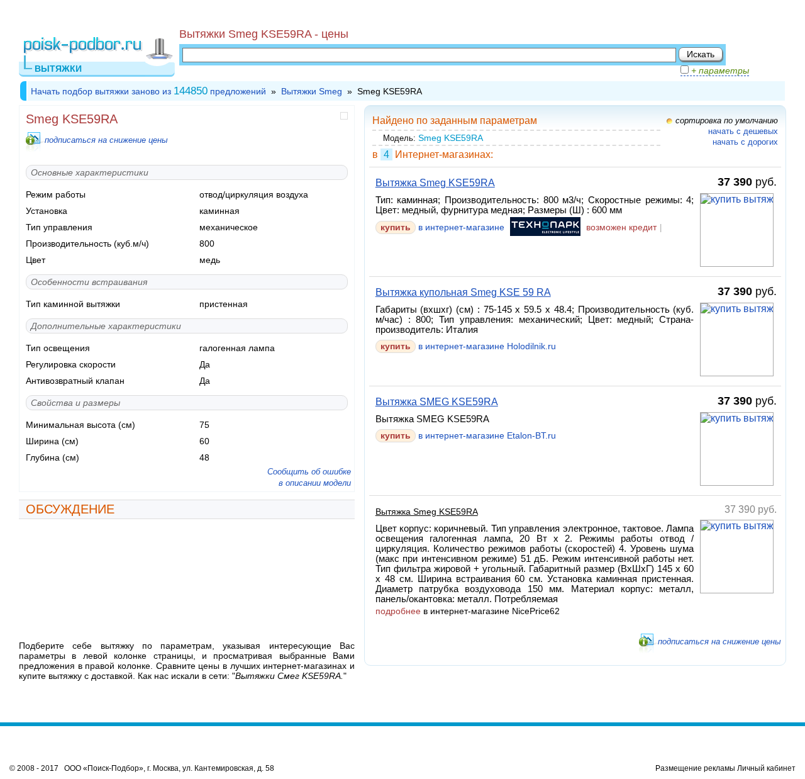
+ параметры (719, 70)
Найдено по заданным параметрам (454, 120)
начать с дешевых (743, 131)
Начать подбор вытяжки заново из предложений (148, 91)
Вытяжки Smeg (311, 91)
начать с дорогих (745, 142)
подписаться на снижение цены (106, 140)
